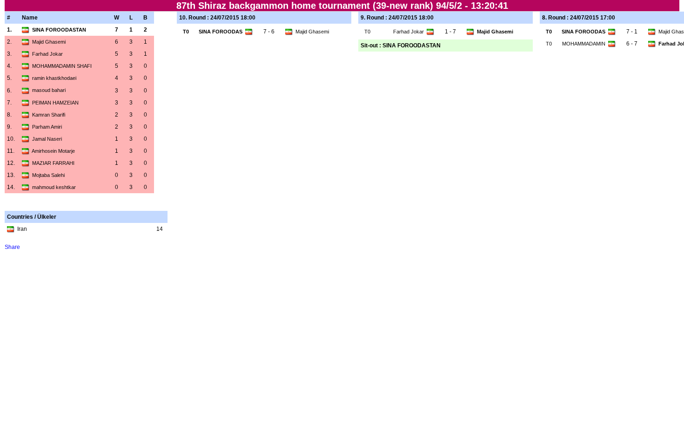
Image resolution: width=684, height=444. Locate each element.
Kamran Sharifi (48, 115)
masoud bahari (49, 90)
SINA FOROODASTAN (59, 30)
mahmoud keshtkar (54, 187)
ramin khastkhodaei (54, 78)
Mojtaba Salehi (48, 175)
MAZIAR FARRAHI (53, 163)
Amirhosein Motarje (53, 151)
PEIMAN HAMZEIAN (55, 102)
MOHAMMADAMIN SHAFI (62, 66)
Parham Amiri (47, 127)
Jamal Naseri (47, 139)
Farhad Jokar (47, 54)
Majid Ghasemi (49, 42)
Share (12, 247)
